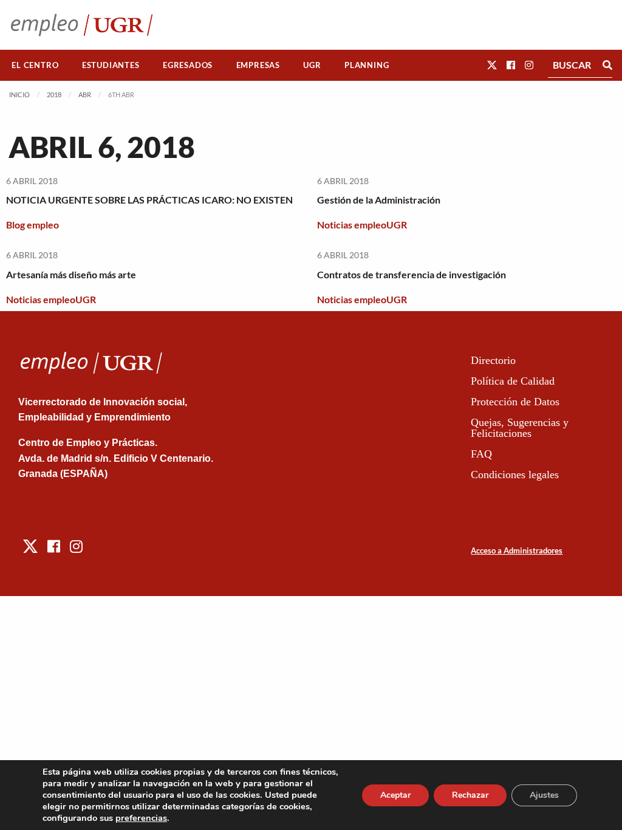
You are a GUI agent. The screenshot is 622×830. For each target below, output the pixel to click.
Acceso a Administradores (516, 550)
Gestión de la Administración (378, 199)
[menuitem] (35, 65)
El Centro (35, 65)
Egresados (188, 65)
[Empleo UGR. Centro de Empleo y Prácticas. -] (82, 24)
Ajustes (544, 795)
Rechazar (470, 795)
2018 (54, 94)
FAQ (481, 454)
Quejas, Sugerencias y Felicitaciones (520, 427)
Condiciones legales (515, 474)
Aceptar (395, 795)
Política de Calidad (513, 381)
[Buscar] (607, 65)
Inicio (19, 94)
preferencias (141, 817)
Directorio (493, 360)
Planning (366, 65)
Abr (84, 94)
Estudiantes (111, 65)
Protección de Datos (515, 402)
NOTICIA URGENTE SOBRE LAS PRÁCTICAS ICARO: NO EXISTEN (149, 199)
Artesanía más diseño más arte (71, 274)
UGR (312, 65)
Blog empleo (32, 224)
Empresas (258, 65)
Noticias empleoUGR (362, 224)
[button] (492, 64)
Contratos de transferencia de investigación (411, 274)
